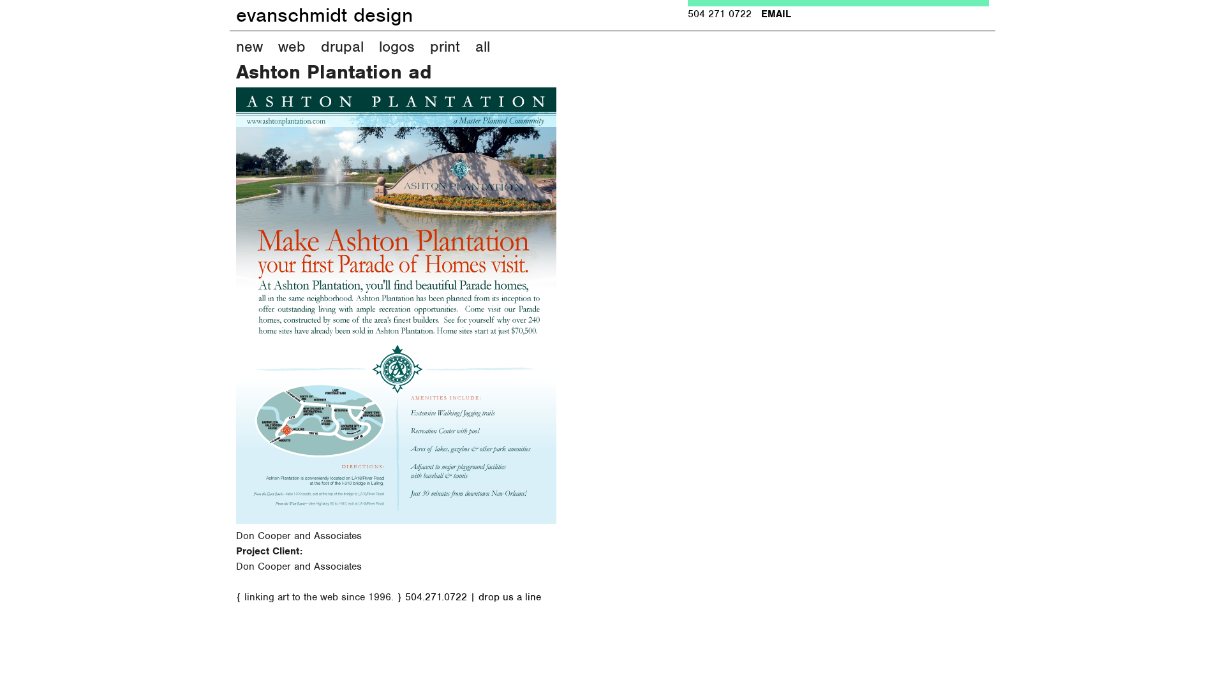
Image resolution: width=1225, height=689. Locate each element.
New (249, 46)
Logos (397, 46)
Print (445, 46)
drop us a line (510, 597)
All (482, 46)
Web (292, 46)
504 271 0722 (720, 14)
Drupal (342, 46)
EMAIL (776, 14)
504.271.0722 (436, 597)
